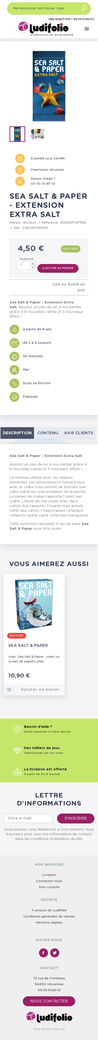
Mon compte (49, 887)
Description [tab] (17, 433)
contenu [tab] (47, 433)
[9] (57, 678)
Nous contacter (49, 1001)
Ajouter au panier (57, 268)
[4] (22, 287)
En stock (70, 249)
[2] (14, 287)
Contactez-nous (49, 881)
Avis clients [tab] (78, 433)
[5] (26, 287)
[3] (18, 287)
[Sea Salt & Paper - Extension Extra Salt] (19, 135)
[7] (52, 678)
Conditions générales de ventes (49, 916)
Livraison (49, 875)
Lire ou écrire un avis (69, 287)
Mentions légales (49, 922)
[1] (11, 287)
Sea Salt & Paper (28, 646)
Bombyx (29, 222)
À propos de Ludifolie (49, 910)
